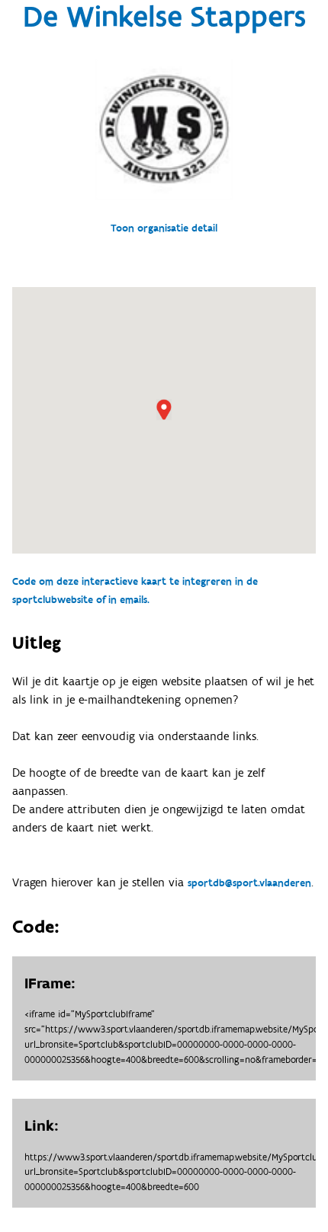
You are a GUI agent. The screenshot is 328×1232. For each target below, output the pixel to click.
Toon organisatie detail (164, 228)
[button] (164, 409)
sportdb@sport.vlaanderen (249, 883)
